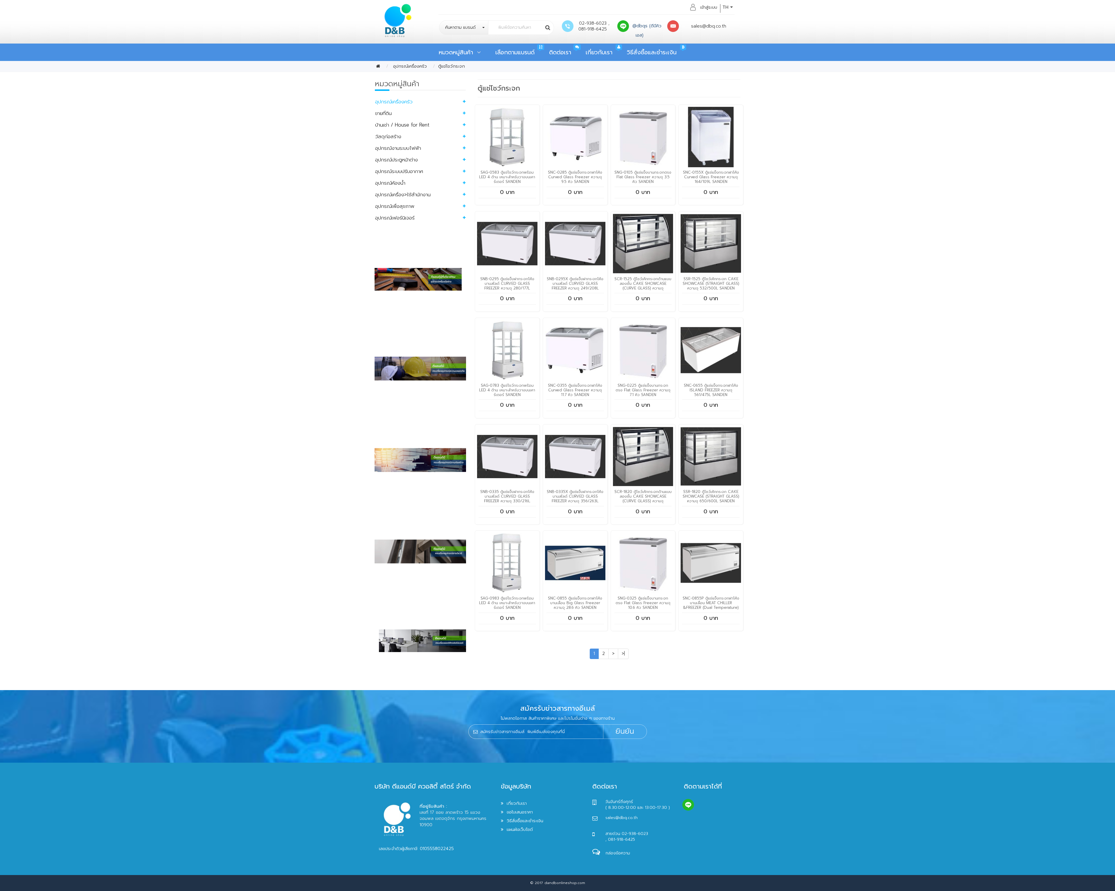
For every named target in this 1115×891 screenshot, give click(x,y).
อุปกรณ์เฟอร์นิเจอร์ (395, 218)
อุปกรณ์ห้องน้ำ (390, 183)
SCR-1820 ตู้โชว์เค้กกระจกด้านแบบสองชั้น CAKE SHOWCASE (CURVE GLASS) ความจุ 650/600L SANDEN (643, 498)
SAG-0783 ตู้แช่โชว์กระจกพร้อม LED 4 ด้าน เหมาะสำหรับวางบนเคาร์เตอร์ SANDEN (507, 390)
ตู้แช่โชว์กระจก (451, 66)
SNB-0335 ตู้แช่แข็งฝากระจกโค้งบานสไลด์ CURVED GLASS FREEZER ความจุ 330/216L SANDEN (507, 498)
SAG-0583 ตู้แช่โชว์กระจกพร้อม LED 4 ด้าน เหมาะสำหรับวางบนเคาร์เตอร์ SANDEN (507, 177)
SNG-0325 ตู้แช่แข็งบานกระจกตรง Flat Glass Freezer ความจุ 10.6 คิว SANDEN (643, 602)
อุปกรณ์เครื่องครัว (409, 66)
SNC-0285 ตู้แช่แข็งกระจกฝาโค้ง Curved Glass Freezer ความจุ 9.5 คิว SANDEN (575, 177)
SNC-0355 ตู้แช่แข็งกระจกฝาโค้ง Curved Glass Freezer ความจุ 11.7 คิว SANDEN (575, 390)
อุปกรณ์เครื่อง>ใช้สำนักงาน (403, 194)
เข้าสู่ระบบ (708, 7)
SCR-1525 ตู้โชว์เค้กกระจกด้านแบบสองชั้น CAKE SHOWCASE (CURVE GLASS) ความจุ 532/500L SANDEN (642, 286)
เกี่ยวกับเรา (599, 52)
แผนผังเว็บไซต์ (520, 829)
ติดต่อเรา (560, 52)
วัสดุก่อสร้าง (388, 136)
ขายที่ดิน (383, 113)
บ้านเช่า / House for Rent (402, 125)
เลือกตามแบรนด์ (515, 52)
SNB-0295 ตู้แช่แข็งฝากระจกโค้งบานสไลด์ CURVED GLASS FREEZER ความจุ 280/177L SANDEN (507, 286)
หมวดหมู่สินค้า (458, 52)
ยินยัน (625, 731)
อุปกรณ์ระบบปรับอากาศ (399, 171)
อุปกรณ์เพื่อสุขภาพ (394, 206)
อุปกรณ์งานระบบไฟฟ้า (398, 148)
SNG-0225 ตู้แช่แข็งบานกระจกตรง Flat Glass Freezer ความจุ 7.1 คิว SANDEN (643, 390)
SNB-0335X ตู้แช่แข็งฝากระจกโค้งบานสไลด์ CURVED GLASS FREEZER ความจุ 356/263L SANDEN (575, 498)
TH (726, 7)
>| (623, 653)
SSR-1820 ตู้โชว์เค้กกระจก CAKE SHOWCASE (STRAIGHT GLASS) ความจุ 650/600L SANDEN (711, 496)
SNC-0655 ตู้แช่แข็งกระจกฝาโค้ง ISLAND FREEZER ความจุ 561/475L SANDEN (711, 390)
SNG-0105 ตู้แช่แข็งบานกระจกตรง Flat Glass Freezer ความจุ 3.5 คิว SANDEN (642, 177)
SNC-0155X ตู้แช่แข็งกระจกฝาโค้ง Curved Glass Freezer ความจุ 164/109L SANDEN (711, 177)
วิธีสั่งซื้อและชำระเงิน (652, 52)
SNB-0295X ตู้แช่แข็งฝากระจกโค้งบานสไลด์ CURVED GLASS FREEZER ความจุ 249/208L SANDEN (575, 286)
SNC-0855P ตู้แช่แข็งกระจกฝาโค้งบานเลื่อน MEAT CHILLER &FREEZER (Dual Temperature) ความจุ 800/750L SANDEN (711, 605)
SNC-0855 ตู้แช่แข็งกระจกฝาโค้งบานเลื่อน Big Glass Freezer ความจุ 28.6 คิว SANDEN (575, 602)
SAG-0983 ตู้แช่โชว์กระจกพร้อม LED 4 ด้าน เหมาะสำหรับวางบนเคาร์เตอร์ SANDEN (507, 602)
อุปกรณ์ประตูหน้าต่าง (396, 159)
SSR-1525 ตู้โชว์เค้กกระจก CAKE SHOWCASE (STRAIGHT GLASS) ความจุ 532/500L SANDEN (711, 283)
